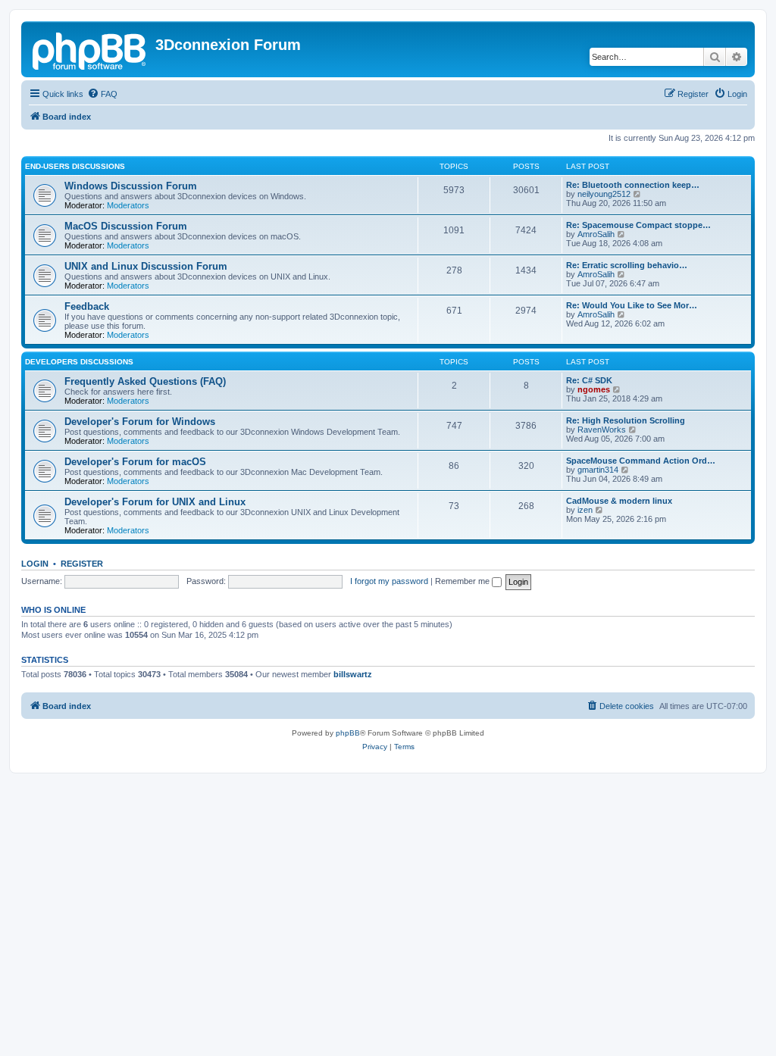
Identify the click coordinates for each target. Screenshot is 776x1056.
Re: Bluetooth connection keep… (632, 184)
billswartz (352, 674)
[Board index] (90, 49)
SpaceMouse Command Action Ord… (640, 460)
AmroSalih (596, 234)
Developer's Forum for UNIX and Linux (155, 502)
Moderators (128, 205)
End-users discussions (75, 166)
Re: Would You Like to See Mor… (631, 305)
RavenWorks (601, 429)
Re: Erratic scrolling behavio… (626, 265)
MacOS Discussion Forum (125, 226)
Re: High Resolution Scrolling (625, 420)
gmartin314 (597, 469)
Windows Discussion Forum (130, 186)
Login (34, 563)
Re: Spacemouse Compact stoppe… (638, 225)
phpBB (348, 733)
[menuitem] (102, 94)
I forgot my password (389, 581)
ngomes (593, 389)
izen (585, 509)
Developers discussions (79, 362)
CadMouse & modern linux (619, 500)
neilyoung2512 (603, 193)
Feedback (86, 306)
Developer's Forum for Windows (139, 421)
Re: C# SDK (589, 380)
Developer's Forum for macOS (135, 461)
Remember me (463, 581)
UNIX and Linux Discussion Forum (145, 266)
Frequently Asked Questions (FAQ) (145, 381)
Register (82, 563)
